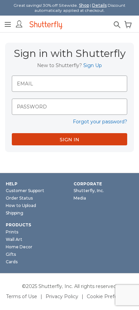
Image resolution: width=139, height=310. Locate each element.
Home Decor (19, 246)
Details (99, 5)
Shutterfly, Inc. (89, 190)
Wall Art (14, 239)
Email (25, 84)
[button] (7, 23)
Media (80, 198)
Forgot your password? (100, 122)
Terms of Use (21, 296)
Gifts (11, 254)
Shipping (14, 212)
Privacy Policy (62, 296)
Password (32, 107)
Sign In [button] (69, 140)
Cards (12, 261)
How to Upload (21, 205)
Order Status (19, 198)
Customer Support (25, 190)
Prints (12, 231)
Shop (84, 5)
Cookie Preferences (110, 296)
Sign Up (92, 65)
